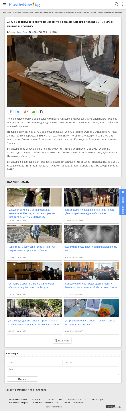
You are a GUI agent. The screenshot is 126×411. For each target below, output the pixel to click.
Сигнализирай (97, 399)
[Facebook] (10, 111)
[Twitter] (18, 111)
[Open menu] (5, 4)
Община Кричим (21, 12)
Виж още (63, 340)
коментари (12, 353)
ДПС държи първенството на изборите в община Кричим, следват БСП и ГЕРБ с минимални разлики (76, 12)
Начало (8, 12)
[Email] (33, 111)
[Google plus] (26, 111)
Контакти (36, 399)
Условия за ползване (77, 399)
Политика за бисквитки (73, 402)
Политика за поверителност (45, 402)
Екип (61, 399)
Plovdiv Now (21, 31)
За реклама (49, 399)
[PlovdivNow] (115, 407)
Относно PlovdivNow (18, 399)
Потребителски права (18, 402)
